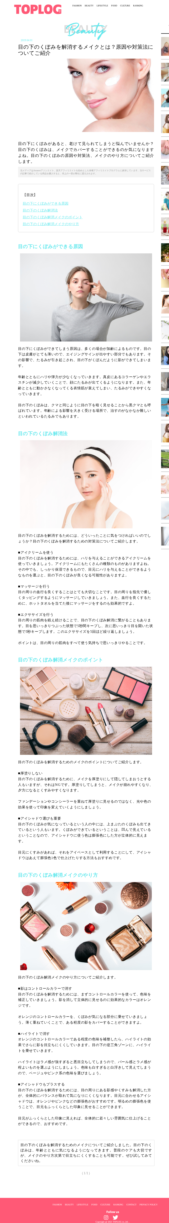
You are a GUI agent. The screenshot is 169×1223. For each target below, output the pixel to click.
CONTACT (131, 1204)
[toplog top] (37, 9)
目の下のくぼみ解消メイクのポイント (53, 217)
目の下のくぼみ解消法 (40, 210)
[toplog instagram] (106, 1217)
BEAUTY (89, 5)
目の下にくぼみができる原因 (45, 203)
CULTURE (125, 5)
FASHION (77, 5)
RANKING (138, 5)
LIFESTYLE (102, 5)
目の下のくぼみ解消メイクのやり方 (51, 224)
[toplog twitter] (115, 1217)
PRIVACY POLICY (149, 1204)
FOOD (114, 5)
